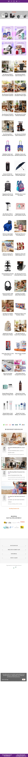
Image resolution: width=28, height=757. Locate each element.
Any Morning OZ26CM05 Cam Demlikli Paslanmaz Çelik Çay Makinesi (7, 95)
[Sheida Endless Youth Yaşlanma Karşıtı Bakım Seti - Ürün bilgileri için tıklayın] (8, 406)
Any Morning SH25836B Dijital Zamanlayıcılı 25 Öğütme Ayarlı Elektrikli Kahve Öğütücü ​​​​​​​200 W (20, 136)
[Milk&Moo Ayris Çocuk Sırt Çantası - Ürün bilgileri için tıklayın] (20, 186)
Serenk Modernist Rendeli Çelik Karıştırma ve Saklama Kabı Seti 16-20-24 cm (8, 275)
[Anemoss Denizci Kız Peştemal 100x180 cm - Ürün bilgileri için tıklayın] (8, 246)
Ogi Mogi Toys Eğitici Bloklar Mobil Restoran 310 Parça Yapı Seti (20, 295)
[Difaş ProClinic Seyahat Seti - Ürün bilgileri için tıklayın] (20, 346)
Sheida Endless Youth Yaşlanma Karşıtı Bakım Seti (7, 414)
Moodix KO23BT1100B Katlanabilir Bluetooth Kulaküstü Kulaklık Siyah (7, 295)
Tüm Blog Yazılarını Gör (14, 508)
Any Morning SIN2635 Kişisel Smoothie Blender (7, 75)
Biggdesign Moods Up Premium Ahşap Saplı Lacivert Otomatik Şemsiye (20, 175)
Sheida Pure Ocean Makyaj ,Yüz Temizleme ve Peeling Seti (20, 414)
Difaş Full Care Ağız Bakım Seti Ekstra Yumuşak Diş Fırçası (7, 375)
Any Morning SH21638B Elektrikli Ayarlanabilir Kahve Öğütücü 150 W (20, 115)
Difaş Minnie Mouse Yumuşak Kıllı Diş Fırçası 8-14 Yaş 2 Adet (20, 375)
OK (23, 679)
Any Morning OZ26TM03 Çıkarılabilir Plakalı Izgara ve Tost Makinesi (20, 95)
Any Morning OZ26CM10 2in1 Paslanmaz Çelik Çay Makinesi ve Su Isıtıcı (8, 115)
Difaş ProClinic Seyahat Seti (20, 354)
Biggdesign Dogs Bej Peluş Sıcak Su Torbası (7, 334)
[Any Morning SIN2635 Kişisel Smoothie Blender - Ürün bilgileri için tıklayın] (8, 67)
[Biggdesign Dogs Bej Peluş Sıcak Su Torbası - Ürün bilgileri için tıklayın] (8, 326)
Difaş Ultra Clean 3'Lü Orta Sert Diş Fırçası (8, 354)
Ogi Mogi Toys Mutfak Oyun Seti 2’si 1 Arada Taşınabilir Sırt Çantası (8, 315)
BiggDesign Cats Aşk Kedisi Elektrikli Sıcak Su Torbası (20, 215)
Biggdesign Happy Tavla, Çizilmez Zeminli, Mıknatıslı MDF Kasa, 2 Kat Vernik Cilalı (20, 315)
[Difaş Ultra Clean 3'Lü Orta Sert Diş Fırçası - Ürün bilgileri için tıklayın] (8, 346)
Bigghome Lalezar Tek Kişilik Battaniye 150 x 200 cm (20, 255)
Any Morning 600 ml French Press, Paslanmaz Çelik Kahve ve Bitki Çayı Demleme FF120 (20, 335)
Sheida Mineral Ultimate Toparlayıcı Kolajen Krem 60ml (7, 395)
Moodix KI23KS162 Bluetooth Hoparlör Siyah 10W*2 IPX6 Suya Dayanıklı (7, 175)
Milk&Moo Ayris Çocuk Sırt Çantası (20, 194)
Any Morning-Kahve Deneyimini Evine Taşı (17, 472)
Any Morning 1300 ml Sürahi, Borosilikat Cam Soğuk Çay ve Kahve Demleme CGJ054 (7, 215)
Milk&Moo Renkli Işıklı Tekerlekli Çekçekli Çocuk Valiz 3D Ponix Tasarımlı (20, 155)
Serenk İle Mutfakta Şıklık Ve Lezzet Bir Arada (17, 447)
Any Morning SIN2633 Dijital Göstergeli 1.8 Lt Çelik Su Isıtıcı (20, 75)
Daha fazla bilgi (5, 679)
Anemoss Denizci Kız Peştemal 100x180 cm (8, 254)
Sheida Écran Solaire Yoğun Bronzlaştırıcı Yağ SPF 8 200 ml (20, 395)
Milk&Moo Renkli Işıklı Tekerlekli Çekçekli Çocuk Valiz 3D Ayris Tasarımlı (8, 155)
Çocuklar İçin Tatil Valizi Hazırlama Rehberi (17, 496)
